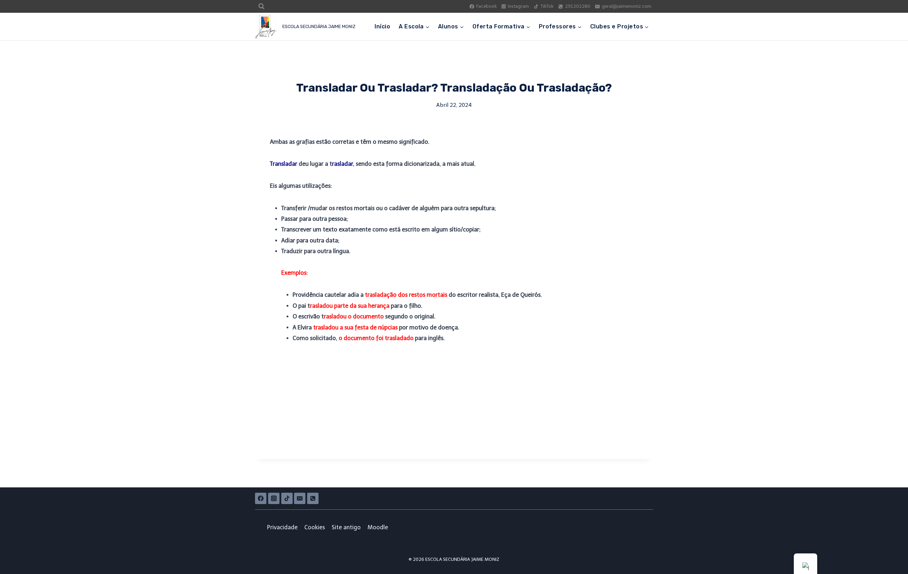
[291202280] (313, 498)
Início (382, 26)
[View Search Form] (261, 6)
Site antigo (346, 527)
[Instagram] (273, 498)
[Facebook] (260, 498)
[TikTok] (287, 498)
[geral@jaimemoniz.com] (299, 498)
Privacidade (282, 527)
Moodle (377, 527)
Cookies (314, 527)
